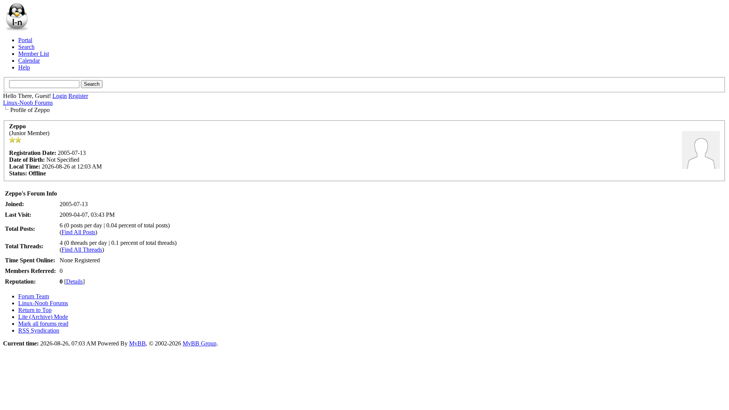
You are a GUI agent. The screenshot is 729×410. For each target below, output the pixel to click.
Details (74, 281)
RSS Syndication (38, 330)
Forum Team (33, 296)
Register (78, 96)
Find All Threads (82, 249)
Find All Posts (78, 232)
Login (59, 96)
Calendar (29, 60)
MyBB (137, 343)
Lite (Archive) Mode (43, 317)
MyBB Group (199, 343)
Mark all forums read (43, 323)
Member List (33, 53)
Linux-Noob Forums (28, 102)
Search (26, 47)
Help (24, 67)
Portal (25, 40)
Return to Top (35, 310)
